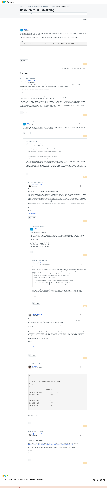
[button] (79, 30)
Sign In (103, 2)
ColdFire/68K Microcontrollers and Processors (44, 6)
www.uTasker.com (32, 213)
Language (94, 2)
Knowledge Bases (29, 2)
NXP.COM (47, 2)
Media (21, 479)
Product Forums (28, 6)
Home (21, 6)
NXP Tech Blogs (40, 2)
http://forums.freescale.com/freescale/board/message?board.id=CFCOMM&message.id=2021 (51, 444)
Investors (16, 479)
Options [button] (84, 19)
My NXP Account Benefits (36, 479)
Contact (26, 479)
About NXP (4, 479)
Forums (22, 2)
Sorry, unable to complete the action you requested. (14, 487)
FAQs (99, 2)
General (27, 54)
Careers (10, 479)
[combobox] (58, 13)
